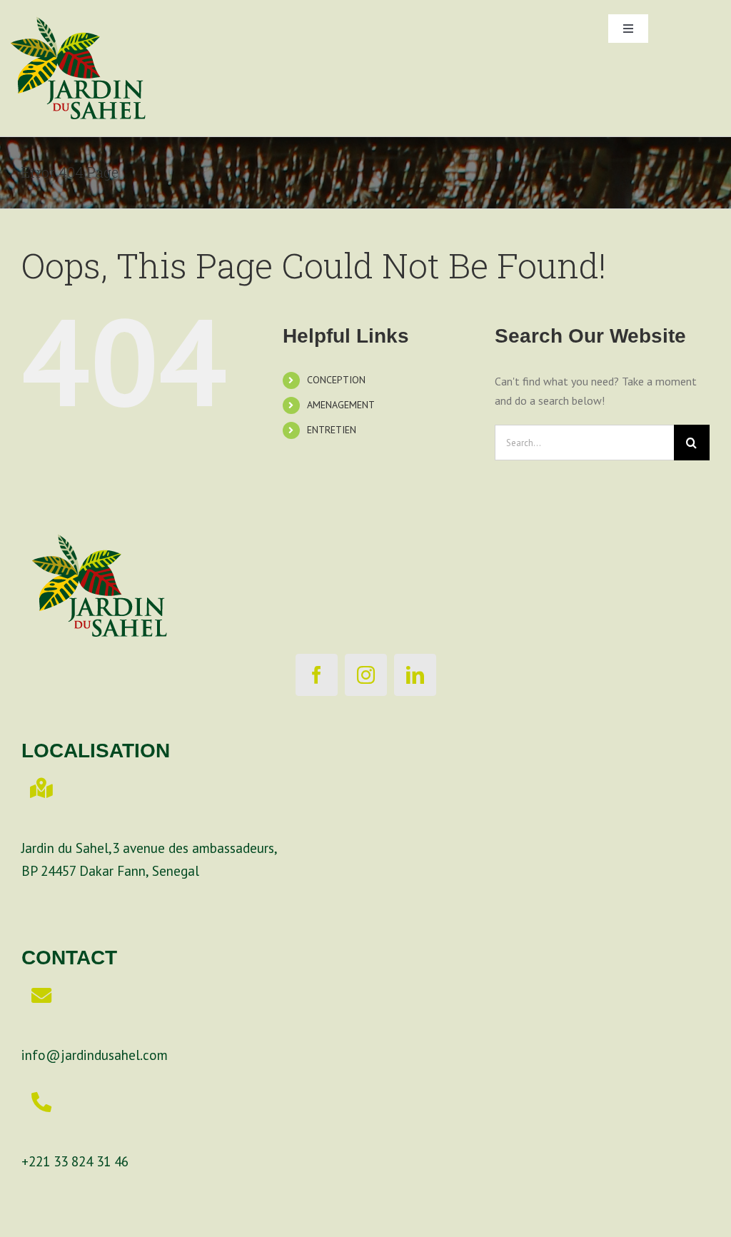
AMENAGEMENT (341, 404)
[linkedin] (415, 675)
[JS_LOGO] (78, 6)
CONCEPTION (336, 379)
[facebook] (317, 675)
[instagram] (366, 675)
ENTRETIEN (331, 429)
